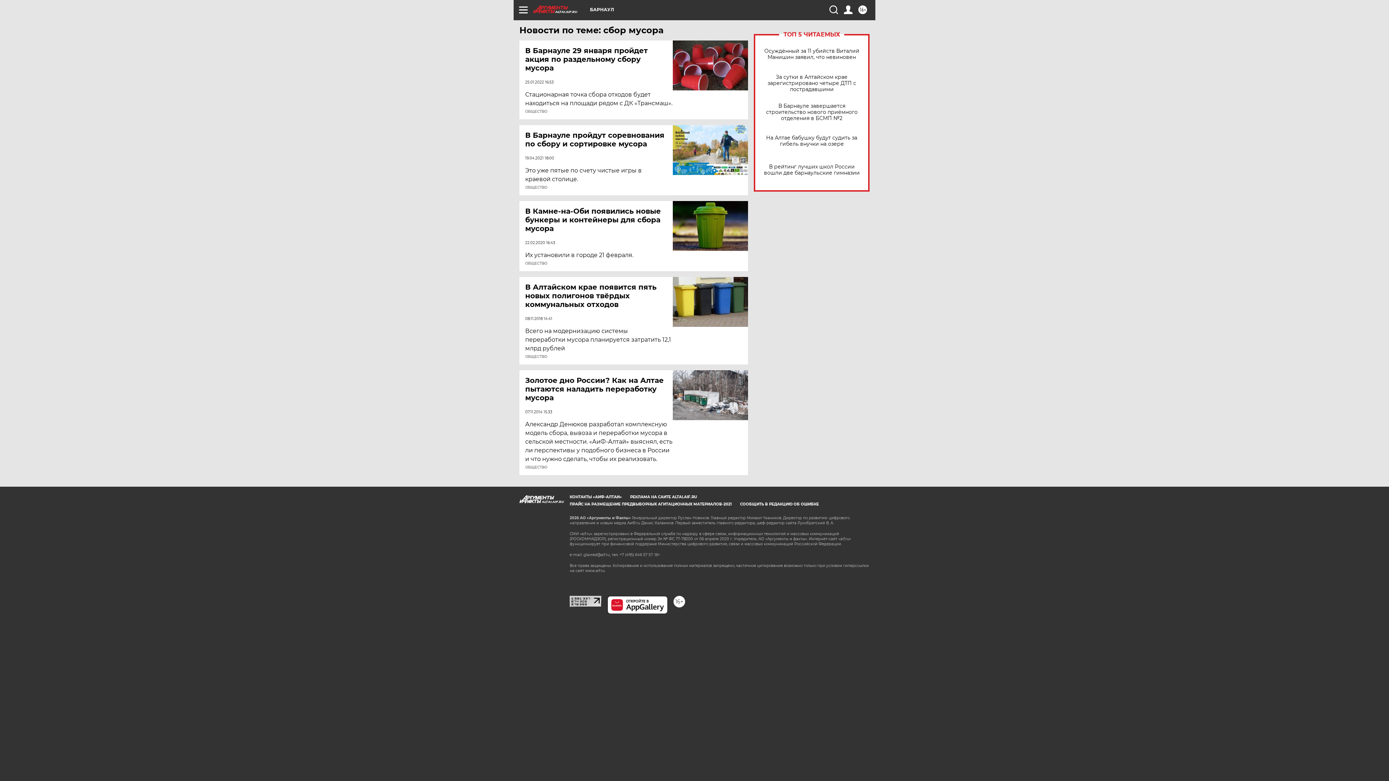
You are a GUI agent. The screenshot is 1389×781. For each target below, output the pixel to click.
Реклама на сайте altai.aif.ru (663, 497)
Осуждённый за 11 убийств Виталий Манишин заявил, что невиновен (811, 54)
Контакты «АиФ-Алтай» (596, 497)
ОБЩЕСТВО (536, 112)
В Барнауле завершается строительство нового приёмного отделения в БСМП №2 (812, 112)
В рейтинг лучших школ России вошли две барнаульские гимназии (812, 170)
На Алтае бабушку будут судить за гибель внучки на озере (811, 141)
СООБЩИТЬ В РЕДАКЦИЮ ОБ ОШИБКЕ (779, 504)
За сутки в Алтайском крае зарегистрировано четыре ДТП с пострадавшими (812, 83)
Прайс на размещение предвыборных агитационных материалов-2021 (651, 504)
